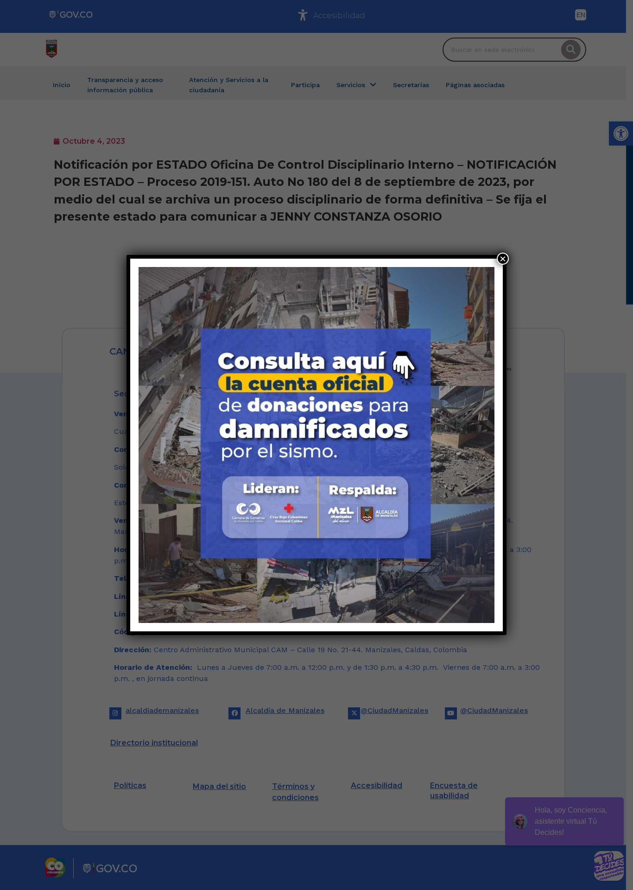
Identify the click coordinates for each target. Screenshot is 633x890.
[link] (316, 445)
